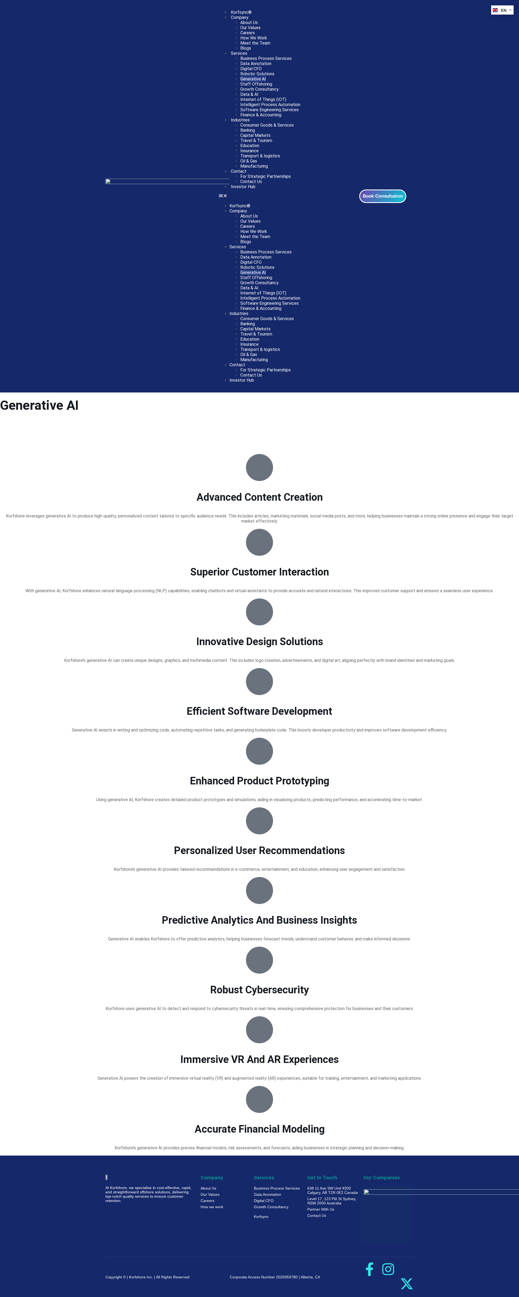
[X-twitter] (407, 1284)
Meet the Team (255, 43)
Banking (247, 130)
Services (239, 53)
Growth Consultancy (259, 89)
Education (249, 145)
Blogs (245, 48)
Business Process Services (266, 58)
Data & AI (249, 94)
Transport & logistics (260, 155)
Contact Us (251, 181)
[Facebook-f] (369, 1269)
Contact (239, 171)
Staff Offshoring (256, 84)
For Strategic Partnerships (265, 176)
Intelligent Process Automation (270, 104)
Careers (247, 32)
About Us (249, 22)
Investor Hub (243, 186)
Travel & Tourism (256, 140)
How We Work (253, 37)
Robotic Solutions (257, 73)
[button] (259, 196)
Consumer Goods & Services (267, 125)
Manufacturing (254, 166)
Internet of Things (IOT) (263, 99)
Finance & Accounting (260, 114)
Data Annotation (255, 63)
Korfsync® (241, 12)
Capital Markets (255, 135)
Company (239, 17)
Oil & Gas (248, 161)
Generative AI (253, 79)
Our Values (250, 27)
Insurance (249, 150)
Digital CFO (251, 68)
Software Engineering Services (269, 109)
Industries (240, 120)
